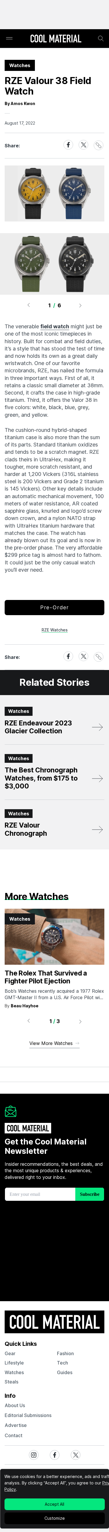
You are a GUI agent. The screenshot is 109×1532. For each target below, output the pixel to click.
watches (14, 1372)
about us (15, 1405)
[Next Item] (80, 305)
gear (10, 1353)
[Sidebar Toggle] (9, 39)
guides (64, 1372)
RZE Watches (55, 629)
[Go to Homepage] (56, 39)
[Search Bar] (100, 38)
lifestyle (14, 1363)
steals (11, 1382)
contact (13, 1435)
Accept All (54, 1504)
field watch (54, 326)
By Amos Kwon (20, 103)
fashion (65, 1353)
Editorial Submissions (28, 1415)
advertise (16, 1425)
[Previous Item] (28, 305)
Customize (54, 1518)
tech (62, 1363)
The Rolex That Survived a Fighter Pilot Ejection (46, 977)
